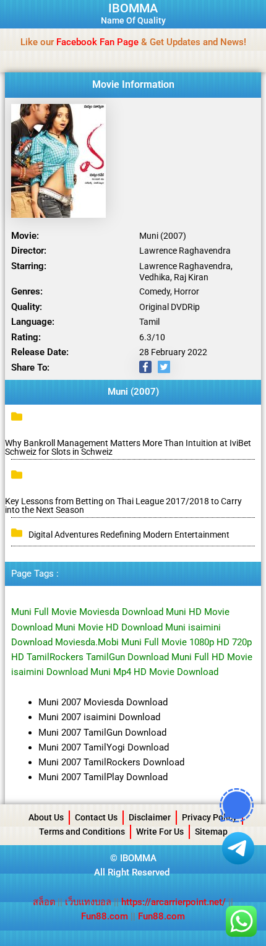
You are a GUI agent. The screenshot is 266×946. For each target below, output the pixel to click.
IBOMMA (133, 8)
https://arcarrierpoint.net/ (173, 902)
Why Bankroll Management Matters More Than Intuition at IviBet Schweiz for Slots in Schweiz (128, 447)
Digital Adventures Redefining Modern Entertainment (129, 535)
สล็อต (45, 902)
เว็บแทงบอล (89, 902)
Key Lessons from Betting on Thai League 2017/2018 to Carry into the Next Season (123, 505)
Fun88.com (104, 916)
